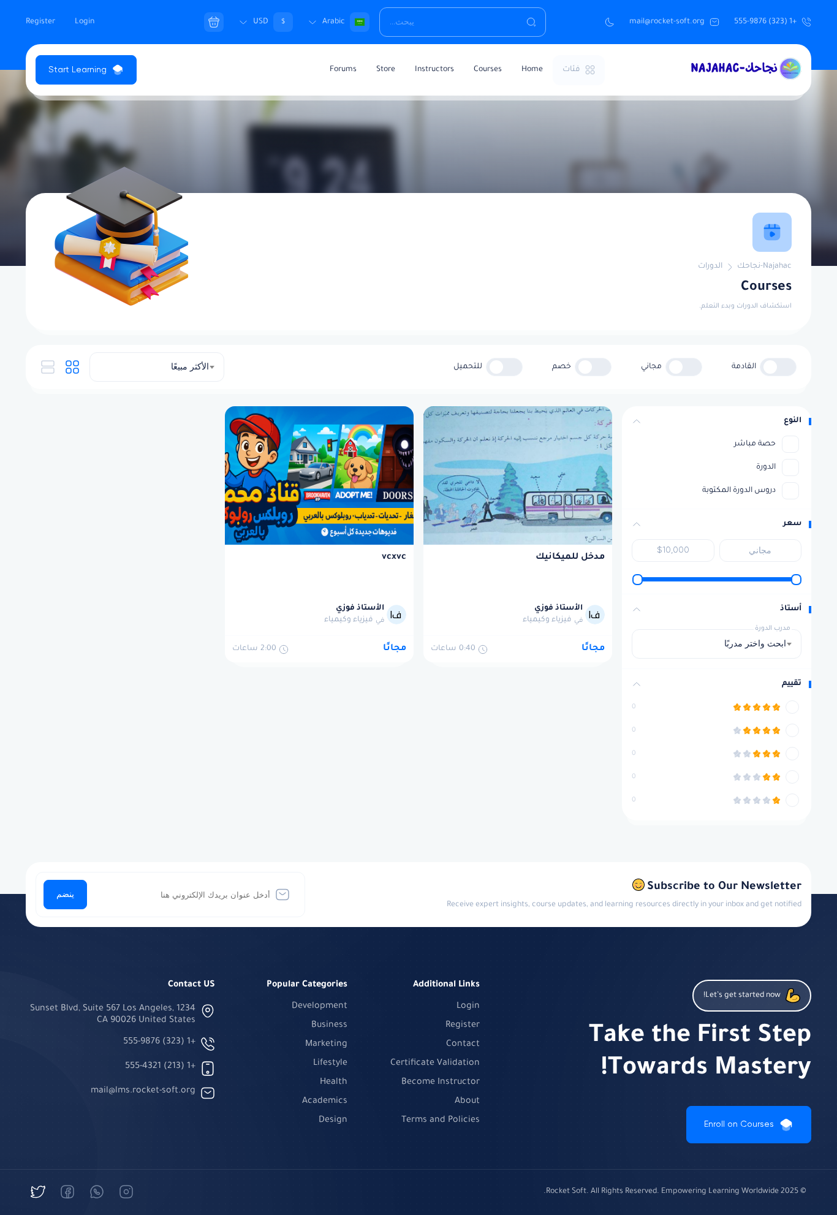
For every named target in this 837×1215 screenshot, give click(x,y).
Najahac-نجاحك (764, 266)
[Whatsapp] (96, 1191)
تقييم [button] (791, 683)
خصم (561, 367)
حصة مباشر (755, 444)
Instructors (434, 70)
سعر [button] (792, 524)
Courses (488, 70)
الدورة (766, 467)
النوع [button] (792, 421)
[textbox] (751, 644)
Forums (343, 70)
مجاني (651, 367)
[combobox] (156, 367)
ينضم (65, 894)
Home (532, 70)
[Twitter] (38, 1191)
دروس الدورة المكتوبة (739, 490)
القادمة (744, 367)
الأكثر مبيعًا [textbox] (190, 367)
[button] (637, 421)
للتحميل (467, 367)
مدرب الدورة (772, 628)
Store (385, 70)
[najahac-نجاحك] (126, 1191)
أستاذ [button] (790, 609)
